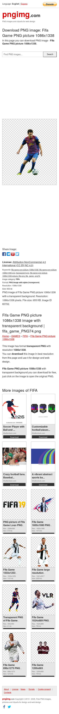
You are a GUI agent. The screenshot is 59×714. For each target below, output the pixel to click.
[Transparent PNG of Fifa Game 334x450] (14, 599)
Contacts (7, 692)
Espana (24, 3)
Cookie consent (44, 689)
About (6, 689)
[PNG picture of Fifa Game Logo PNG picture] (14, 504)
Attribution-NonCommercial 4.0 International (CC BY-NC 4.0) (24, 263)
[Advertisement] (29, 89)
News (23, 689)
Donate (32, 689)
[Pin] (13, 254)
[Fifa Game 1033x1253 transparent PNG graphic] (14, 552)
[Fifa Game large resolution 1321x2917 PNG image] (43, 552)
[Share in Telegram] (8, 254)
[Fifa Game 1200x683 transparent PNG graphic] (43, 647)
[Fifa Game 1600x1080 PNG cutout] (43, 504)
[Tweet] (17, 254)
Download (14, 437)
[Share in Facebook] (4, 254)
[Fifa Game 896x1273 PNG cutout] (14, 647)
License (15, 689)
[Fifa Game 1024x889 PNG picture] (43, 600)
